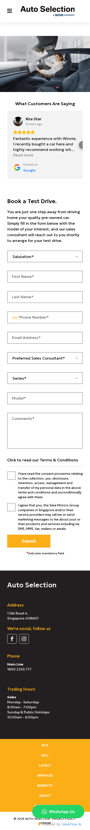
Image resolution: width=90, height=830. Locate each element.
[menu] (9, 10)
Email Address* (26, 337)
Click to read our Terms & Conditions (42, 460)
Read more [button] (23, 155)
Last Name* (22, 296)
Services (45, 775)
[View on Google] (18, 121)
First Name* (23, 276)
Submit (29, 541)
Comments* (23, 418)
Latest (45, 765)
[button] (7, 145)
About (45, 795)
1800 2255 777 (19, 669)
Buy (45, 745)
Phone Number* (34, 317)
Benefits (45, 785)
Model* (19, 398)
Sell (45, 755)
